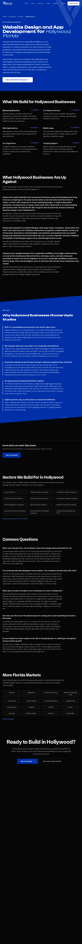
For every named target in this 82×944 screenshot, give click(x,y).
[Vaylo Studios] (7, 3)
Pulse (33, 3)
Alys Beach (12, 701)
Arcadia (50, 707)
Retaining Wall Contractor (13, 498)
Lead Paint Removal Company (14, 511)
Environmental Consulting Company (39, 512)
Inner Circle (73, 3)
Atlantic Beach (31, 713)
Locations (12, 17)
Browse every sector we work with (15, 519)
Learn (48, 3)
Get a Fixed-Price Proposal (16, 80)
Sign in (63, 3)
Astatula (12, 713)
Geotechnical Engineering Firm (65, 512)
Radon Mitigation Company (14, 505)
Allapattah (31, 692)
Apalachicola (70, 701)
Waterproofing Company (39, 498)
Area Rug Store (9, 492)
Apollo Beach (11, 707)
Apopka (31, 707)
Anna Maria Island (51, 701)
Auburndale (70, 713)
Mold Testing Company (38, 505)
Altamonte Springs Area (70, 694)
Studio (55, 3)
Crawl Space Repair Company (66, 498)
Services (40, 3)
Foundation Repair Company (66, 492)
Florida (20, 17)
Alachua (12, 692)
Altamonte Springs (50, 692)
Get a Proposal (11, 455)
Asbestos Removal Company (66, 505)
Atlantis (50, 713)
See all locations (8, 719)
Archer (70, 707)
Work (26, 3)
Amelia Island (31, 701)
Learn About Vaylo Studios (52, 761)
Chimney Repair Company (39, 492)
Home (5, 17)
